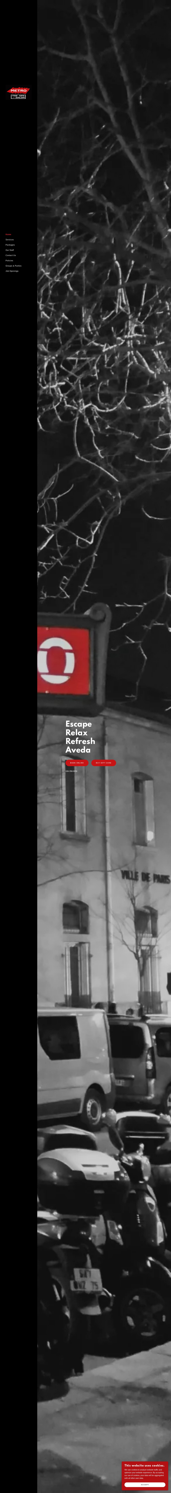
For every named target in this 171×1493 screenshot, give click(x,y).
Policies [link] (9, 261)
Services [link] (10, 240)
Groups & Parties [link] (14, 266)
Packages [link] (10, 245)
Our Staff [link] (10, 250)
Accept (145, 1484)
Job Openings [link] (12, 271)
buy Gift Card (103, 763)
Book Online (77, 763)
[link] (19, 92)
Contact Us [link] (11, 255)
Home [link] (8, 234)
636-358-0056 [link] (71, 771)
